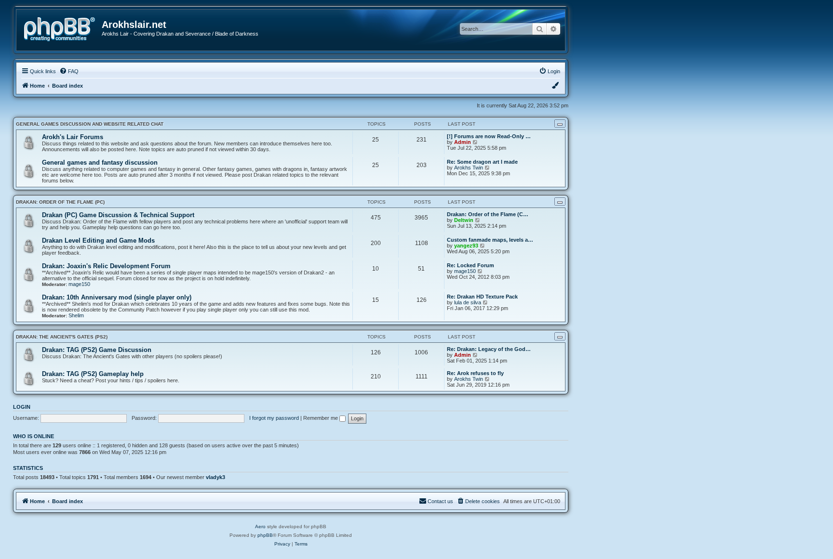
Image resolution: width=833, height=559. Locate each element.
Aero (260, 526)
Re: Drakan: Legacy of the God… (489, 349)
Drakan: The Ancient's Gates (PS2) (61, 336)
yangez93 (466, 245)
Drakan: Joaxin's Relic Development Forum (106, 266)
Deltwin (463, 220)
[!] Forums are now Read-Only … (489, 136)
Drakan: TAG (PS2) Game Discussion (96, 349)
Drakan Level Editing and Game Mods (98, 240)
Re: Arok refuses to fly (475, 373)
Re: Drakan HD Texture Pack (482, 296)
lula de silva (467, 302)
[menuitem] (69, 71)
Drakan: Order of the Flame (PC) (60, 202)
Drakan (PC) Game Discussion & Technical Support (118, 215)
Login (21, 407)
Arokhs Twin (468, 167)
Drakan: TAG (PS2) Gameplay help (93, 373)
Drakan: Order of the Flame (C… (487, 214)
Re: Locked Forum (470, 265)
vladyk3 (215, 477)
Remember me (321, 418)
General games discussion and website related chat (89, 124)
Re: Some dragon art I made (482, 162)
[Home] (63, 28)
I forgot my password (274, 418)
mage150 (79, 284)
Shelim (76, 315)
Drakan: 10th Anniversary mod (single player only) (116, 297)
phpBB (265, 535)
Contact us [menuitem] (440, 501)
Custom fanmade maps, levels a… (490, 240)
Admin (462, 142)
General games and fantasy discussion (100, 162)
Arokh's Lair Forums (72, 137)
